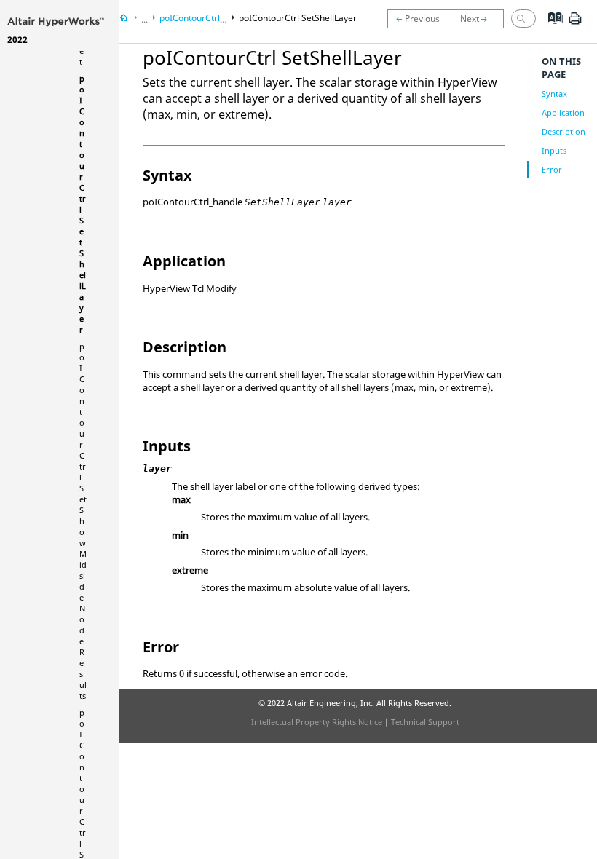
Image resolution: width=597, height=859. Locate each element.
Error (552, 169)
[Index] (550, 29)
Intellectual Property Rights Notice (316, 721)
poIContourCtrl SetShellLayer (298, 18)
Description (563, 131)
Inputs (554, 150)
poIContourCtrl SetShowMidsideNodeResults (83, 521)
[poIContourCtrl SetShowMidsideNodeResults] (478, 18)
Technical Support (425, 721)
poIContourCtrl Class (201, 18)
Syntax (554, 93)
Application (563, 112)
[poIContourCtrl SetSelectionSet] (416, 18)
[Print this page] (575, 24)
